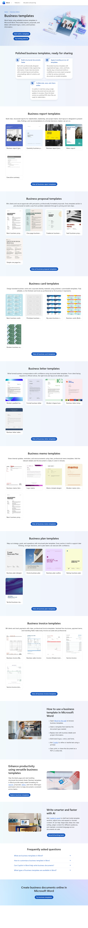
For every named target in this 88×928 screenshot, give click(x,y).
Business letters (15, 12)
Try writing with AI (21, 39)
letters (24, 785)
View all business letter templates (44, 439)
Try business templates (44, 897)
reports (10, 785)
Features (17, 3)
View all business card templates (44, 354)
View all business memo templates (44, 524)
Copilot (55, 742)
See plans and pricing (29, 3)
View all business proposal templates (44, 269)
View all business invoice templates (44, 694)
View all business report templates (44, 184)
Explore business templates (19, 795)
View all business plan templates (44, 609)
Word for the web (60, 721)
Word (8, 3)
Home (6, 12)
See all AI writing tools (56, 835)
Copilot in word (55, 818)
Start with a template (21, 34)
